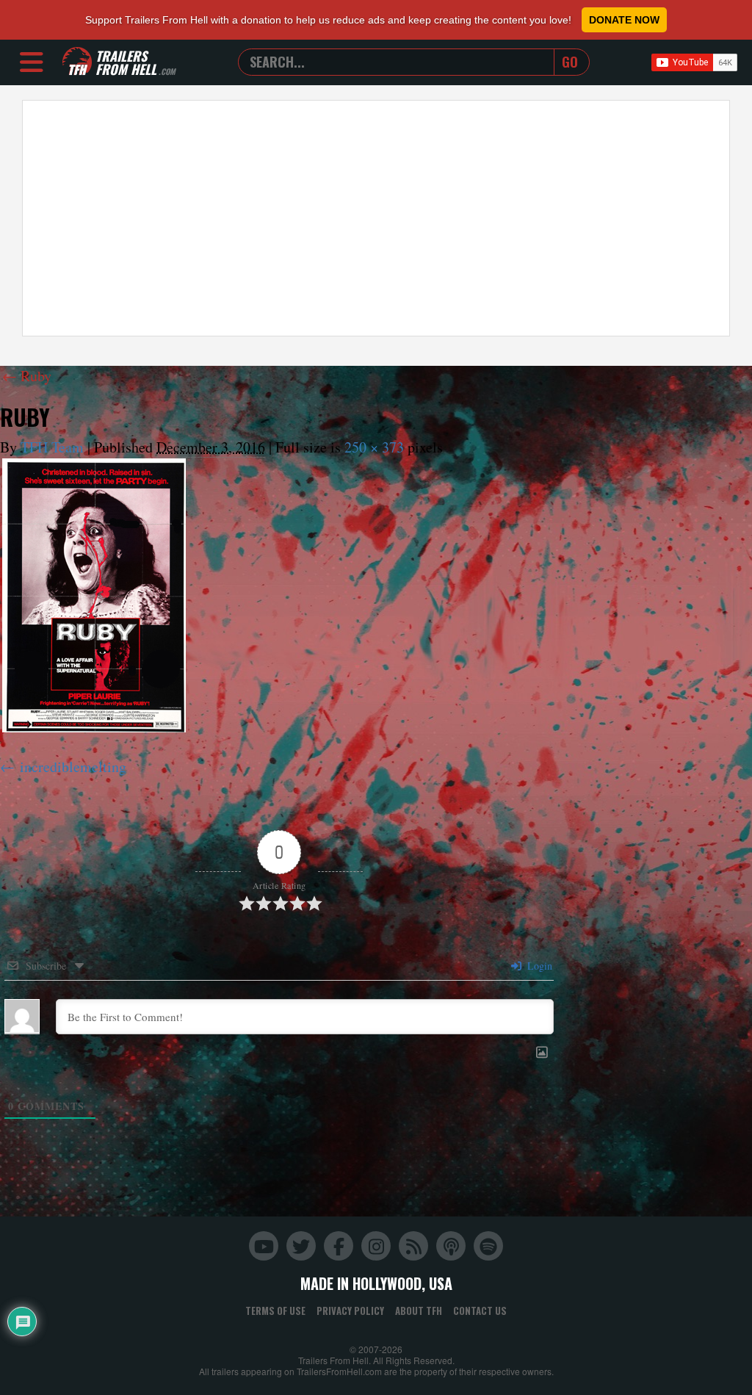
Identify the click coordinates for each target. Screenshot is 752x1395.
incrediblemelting (73, 766)
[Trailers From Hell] (77, 62)
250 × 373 (374, 447)
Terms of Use (275, 1310)
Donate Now (624, 20)
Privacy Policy (350, 1310)
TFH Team (52, 447)
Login (538, 966)
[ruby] (94, 595)
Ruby (26, 376)
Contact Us (480, 1310)
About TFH (418, 1310)
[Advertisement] (376, 218)
